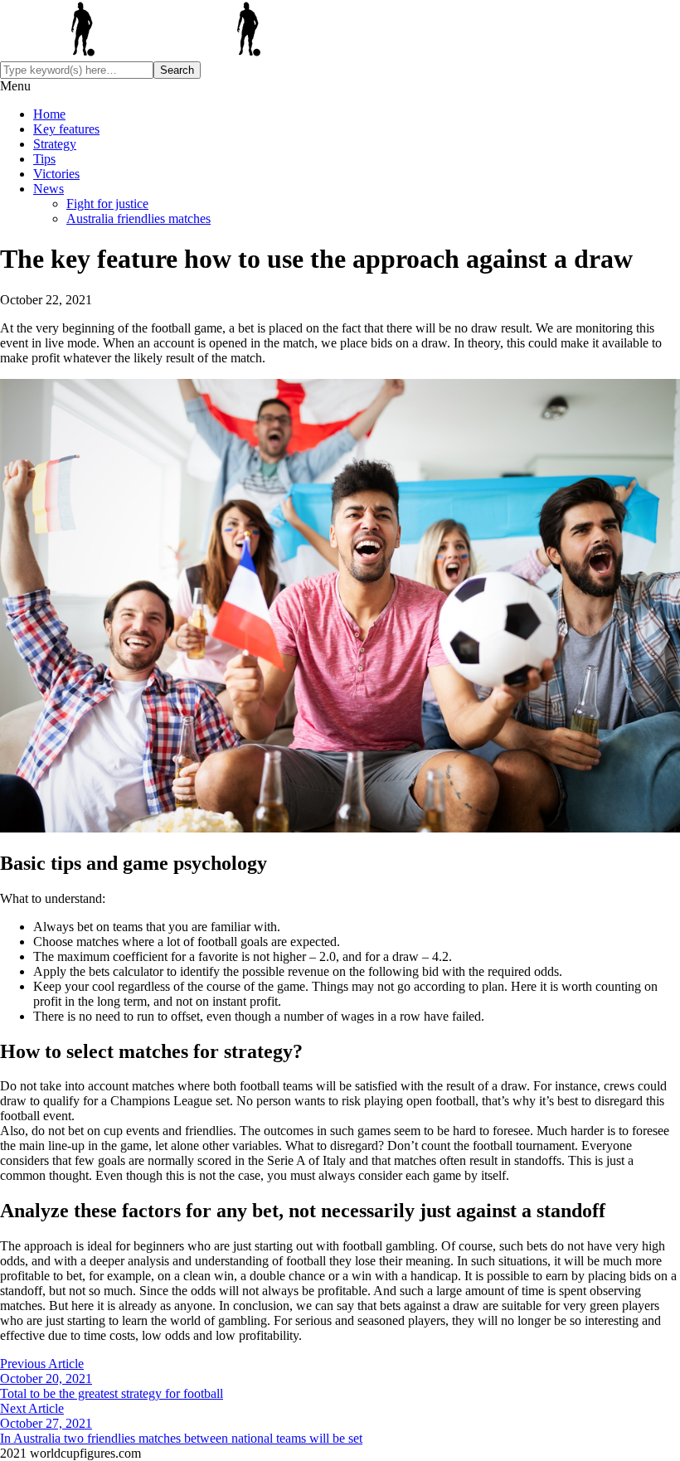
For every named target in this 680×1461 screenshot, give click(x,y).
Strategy (54, 144)
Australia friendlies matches (138, 218)
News (48, 189)
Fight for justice (107, 204)
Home (49, 114)
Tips (44, 159)
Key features (66, 129)
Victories (56, 174)
